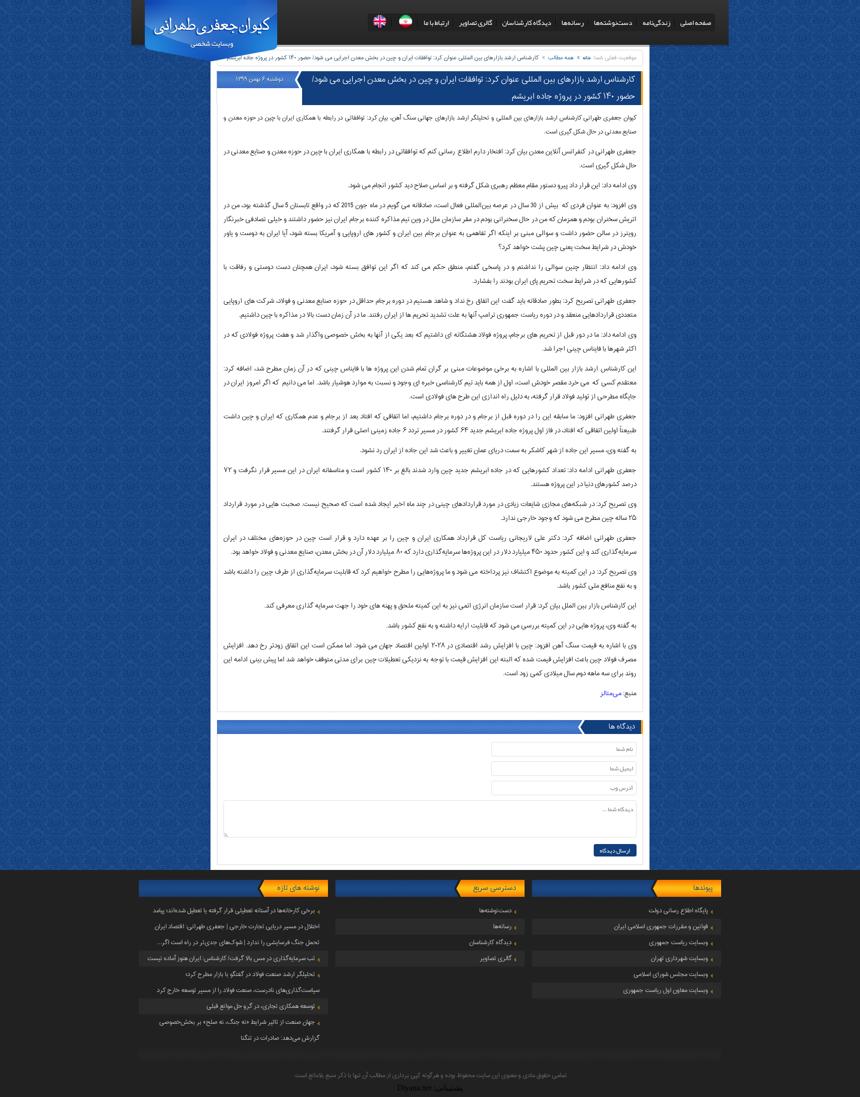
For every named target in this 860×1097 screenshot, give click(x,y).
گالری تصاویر (475, 22)
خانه (587, 58)
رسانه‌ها (572, 22)
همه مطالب (561, 58)
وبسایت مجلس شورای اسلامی (671, 974)
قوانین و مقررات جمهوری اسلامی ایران (661, 926)
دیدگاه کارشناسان (526, 22)
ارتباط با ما (436, 22)
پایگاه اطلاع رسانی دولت (678, 910)
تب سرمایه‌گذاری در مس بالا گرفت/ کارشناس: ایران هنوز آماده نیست (231, 958)
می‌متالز (611, 693)
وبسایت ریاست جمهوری (678, 942)
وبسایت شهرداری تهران (679, 958)
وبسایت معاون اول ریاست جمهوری (665, 990)
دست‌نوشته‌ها (613, 22)
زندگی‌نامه (656, 22)
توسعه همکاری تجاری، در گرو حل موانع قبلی (261, 1006)
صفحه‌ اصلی (695, 22)
